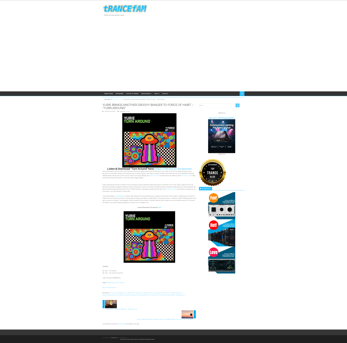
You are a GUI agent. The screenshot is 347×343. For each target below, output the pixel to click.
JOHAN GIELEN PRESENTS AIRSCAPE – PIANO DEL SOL (121, 309)
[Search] (237, 105)
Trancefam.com (180, 295)
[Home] (111, 99)
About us (137, 339)
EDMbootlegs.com (176, 293)
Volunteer (142, 339)
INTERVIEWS (119, 93)
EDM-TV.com (167, 293)
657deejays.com (122, 293)
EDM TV (156, 93)
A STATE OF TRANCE (132, 93)
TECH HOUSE (161, 295)
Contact (153, 339)
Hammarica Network (130, 295)
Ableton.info (131, 293)
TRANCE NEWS (108, 93)
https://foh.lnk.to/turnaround (173, 168)
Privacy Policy (130, 339)
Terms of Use (123, 339)
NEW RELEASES (146, 93)
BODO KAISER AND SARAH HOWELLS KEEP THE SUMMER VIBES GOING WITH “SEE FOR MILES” (165, 319)
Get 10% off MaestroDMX (221, 118)
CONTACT (165, 93)
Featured (121, 295)
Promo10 (154, 295)
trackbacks (122, 324)
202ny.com (113, 293)
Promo (149, 295)
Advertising (147, 339)
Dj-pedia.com (158, 293)
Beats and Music (149, 293)
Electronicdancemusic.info (110, 295)
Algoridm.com (139, 293)
